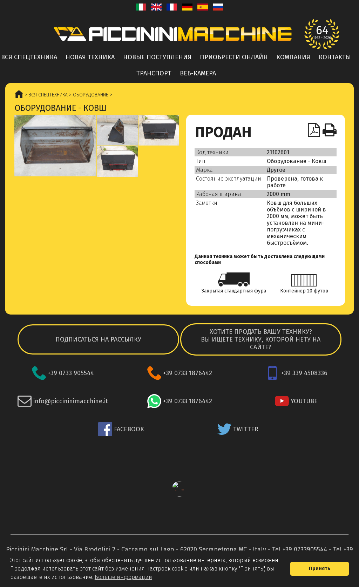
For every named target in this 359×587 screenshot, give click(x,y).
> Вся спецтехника (45, 95)
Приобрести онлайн (234, 57)
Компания (293, 57)
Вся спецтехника (29, 57)
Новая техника (90, 57)
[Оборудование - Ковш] (55, 145)
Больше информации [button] (123, 577)
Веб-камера (198, 73)
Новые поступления (157, 57)
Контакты (335, 57)
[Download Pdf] (314, 130)
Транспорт (153, 73)
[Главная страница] (179, 34)
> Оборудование (88, 95)
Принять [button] (319, 569)
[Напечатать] (330, 130)
